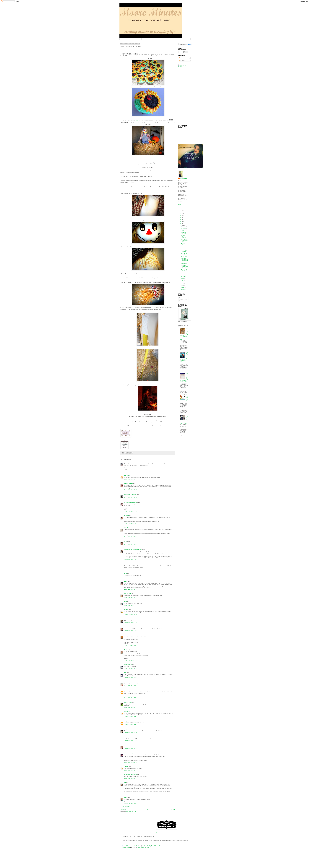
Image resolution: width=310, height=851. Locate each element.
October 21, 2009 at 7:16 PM (130, 668)
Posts (181, 58)
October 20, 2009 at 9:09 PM (130, 471)
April (182, 285)
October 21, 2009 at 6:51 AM (130, 523)
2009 (181, 225)
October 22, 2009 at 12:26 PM (130, 732)
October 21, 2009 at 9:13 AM (130, 577)
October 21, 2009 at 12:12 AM (130, 511)
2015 (181, 213)
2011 (181, 221)
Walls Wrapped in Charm (184, 254)
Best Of (138, 39)
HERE (136, 120)
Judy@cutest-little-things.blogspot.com (133, 549)
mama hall (126, 515)
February (183, 289)
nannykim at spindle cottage (130, 774)
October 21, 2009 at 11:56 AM (130, 622)
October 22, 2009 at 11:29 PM (130, 762)
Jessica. (137, 425)
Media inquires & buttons (152, 39)
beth (125, 564)
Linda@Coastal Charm (129, 462)
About (126, 39)
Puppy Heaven (184, 263)
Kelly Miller (126, 475)
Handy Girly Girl (184, 274)
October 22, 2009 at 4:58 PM (130, 748)
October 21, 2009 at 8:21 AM (130, 544)
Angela (125, 581)
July (182, 280)
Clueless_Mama (128, 702)
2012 (181, 219)
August (182, 278)
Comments (182, 60)
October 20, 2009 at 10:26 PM (130, 489)
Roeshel (126, 649)
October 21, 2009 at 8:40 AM (130, 569)
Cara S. (125, 627)
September (183, 276)
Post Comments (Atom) (131, 811)
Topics (144, 39)
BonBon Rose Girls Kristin (130, 745)
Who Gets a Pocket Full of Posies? (184, 266)
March (182, 287)
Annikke (126, 619)
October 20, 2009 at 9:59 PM (130, 479)
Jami (125, 672)
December (183, 226)
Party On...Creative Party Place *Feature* (184, 249)
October (183, 230)
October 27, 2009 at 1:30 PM (130, 793)
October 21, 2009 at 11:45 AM (130, 614)
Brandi (125, 601)
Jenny (125, 541)
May (182, 283)
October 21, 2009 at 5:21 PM (130, 660)
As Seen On (132, 39)
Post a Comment (126, 806)
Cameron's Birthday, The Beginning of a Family (184, 260)
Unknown (126, 766)
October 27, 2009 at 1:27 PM (130, 778)
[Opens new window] (147, 72)
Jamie (125, 682)
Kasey (125, 729)
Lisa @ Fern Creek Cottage (130, 494)
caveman (126, 609)
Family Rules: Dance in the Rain (184, 240)
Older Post (172, 809)
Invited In (126, 527)
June (182, 282)
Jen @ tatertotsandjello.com (130, 502)
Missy (125, 721)
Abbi (125, 782)
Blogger (157, 832)
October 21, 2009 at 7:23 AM (130, 536)
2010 (181, 223)
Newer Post (123, 809)
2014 (181, 215)
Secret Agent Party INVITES (183, 236)
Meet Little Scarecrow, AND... (184, 245)
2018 (181, 210)
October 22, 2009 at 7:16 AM (130, 724)
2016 (181, 212)
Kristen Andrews (128, 664)
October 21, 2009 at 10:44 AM (130, 605)
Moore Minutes (183, 178)
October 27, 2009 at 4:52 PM (130, 803)
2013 (181, 217)
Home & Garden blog (126, 847)
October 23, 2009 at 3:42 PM (130, 770)
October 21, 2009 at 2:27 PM (130, 630)
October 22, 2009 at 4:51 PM (130, 740)
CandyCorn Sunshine (183, 233)
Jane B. (126, 690)
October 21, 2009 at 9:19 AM (130, 589)
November (183, 228)
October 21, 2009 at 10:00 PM (130, 707)
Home (122, 39)
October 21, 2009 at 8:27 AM (130, 559)
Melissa (126, 711)
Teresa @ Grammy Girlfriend (130, 753)
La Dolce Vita (184, 256)
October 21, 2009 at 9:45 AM (130, 597)
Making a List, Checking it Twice (184, 271)
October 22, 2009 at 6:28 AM (130, 716)
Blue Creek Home (128, 635)
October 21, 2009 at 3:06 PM (130, 645)
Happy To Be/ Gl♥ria (128, 483)
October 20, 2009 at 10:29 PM (130, 497)
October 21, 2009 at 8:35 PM (130, 697)
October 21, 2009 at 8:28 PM (130, 685)
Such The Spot (127, 593)
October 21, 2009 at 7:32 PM (130, 677)
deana (125, 737)
